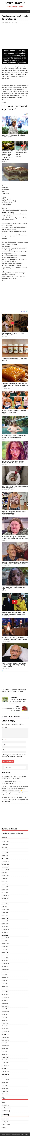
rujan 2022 (4, 975)
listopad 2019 (5, 1074)
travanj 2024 (5, 921)
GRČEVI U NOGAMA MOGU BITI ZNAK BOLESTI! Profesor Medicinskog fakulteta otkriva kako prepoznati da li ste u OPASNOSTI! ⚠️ (15, 788)
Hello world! (20, 833)
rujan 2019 (4, 1077)
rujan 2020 (4, 1043)
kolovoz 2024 (5, 909)
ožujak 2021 (5, 1026)
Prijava (3, 1102)
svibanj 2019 (5, 1088)
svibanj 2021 (5, 1020)
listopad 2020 (5, 1040)
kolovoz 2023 (5, 943)
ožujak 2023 (5, 958)
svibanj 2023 (5, 952)
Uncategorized (6, 1122)
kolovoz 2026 (5, 841)
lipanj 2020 (5, 1051)
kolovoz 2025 (5, 875)
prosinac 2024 (5, 898)
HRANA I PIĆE (5, 1119)
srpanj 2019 (5, 1082)
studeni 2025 (5, 867)
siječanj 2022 (5, 997)
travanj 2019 (5, 1091)
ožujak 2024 (5, 923)
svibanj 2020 (5, 1054)
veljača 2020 (5, 1063)
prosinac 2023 (5, 932)
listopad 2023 (5, 938)
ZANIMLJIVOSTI (6, 1124)
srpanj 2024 (5, 912)
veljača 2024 (5, 926)
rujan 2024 (4, 906)
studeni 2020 (5, 1037)
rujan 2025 (4, 872)
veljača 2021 (5, 1029)
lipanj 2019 (5, 1085)
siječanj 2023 (5, 963)
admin (15, 22)
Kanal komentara (6, 1108)
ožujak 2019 (5, 1094)
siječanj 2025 (5, 895)
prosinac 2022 (5, 966)
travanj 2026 (5, 853)
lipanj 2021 (5, 1017)
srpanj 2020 (5, 1048)
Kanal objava (5, 1105)
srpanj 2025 (5, 878)
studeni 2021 (5, 1003)
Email (3, 745)
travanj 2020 (5, 1057)
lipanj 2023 (5, 949)
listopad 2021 (5, 1006)
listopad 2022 (5, 972)
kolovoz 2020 (5, 1046)
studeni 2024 (5, 901)
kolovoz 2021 (5, 1012)
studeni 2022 (5, 969)
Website (4, 750)
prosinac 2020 (5, 1034)
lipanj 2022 (5, 983)
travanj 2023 (5, 955)
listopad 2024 (5, 904)
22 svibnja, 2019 (7, 22)
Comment (4, 727)
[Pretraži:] (15, 767)
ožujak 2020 (5, 1060)
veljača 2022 (5, 994)
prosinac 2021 (5, 1000)
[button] (28, 11)
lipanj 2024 (5, 915)
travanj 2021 (5, 1023)
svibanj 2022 (5, 986)
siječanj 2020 (5, 1065)
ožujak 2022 (5, 992)
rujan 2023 (4, 941)
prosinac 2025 (5, 864)
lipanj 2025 (5, 881)
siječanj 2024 (5, 929)
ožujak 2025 (5, 889)
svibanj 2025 (5, 884)
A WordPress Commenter (9, 833)
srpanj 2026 (5, 844)
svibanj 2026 (5, 850)
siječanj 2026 (5, 861)
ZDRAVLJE (4, 1127)
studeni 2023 (5, 935)
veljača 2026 (5, 858)
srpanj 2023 (5, 946)
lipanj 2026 (5, 847)
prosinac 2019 (5, 1068)
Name (3, 740)
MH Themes (25, 1134)
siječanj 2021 (5, 1031)
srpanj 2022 (5, 980)
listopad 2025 (5, 870)
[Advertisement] (14, 36)
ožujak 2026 (5, 855)
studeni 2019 (5, 1071)
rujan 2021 (4, 1009)
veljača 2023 (5, 960)
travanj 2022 (5, 989)
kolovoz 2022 (5, 977)
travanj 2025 (5, 887)
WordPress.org (6, 1111)
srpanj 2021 (5, 1014)
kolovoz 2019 (5, 1080)
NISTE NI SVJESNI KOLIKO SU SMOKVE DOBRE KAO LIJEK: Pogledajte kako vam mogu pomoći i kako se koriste (15, 799)
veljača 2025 (5, 892)
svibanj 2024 (5, 918)
